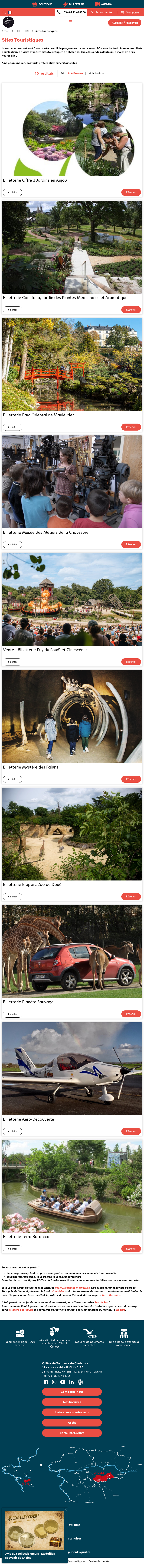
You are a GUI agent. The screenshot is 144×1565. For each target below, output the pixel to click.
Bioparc (120, 1309)
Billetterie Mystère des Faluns (30, 767)
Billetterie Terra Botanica (26, 1236)
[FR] (12, 12)
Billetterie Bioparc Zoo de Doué (32, 884)
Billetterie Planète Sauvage (28, 1001)
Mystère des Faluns (21, 1309)
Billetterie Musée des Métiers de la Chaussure (46, 532)
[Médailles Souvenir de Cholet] (34, 1530)
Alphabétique (96, 73)
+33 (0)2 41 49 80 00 (74, 12)
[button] (130, 12)
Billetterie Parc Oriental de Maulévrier (38, 414)
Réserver (131, 192)
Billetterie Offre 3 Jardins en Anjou (35, 180)
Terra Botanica (111, 1295)
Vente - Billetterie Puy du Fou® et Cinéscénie (45, 649)
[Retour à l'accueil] (8, 22)
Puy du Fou (101, 1302)
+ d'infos (12, 192)
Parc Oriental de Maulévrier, (72, 1287)
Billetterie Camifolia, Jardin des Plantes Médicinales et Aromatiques (66, 297)
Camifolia (58, 1291)
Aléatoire (77, 73)
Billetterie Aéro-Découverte (28, 1119)
